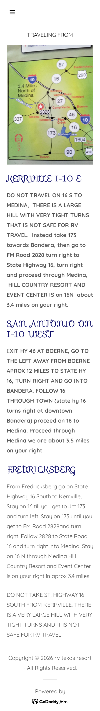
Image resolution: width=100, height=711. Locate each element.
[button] (16, 12)
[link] (50, 700)
